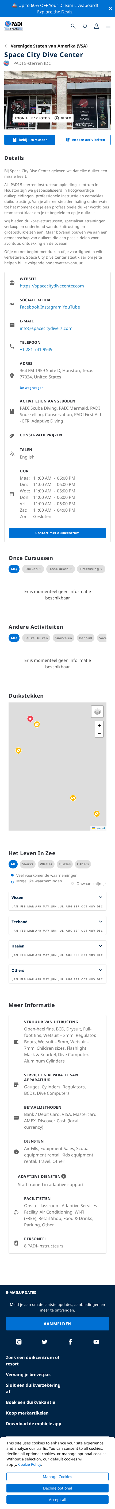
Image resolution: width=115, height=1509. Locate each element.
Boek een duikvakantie (30, 1402)
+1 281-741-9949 (36, 349)
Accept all (57, 1499)
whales (46, 864)
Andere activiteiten (88, 139)
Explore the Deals (54, 12)
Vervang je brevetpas (28, 1374)
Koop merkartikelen (27, 1413)
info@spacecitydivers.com (46, 328)
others (83, 864)
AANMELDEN (58, 1324)
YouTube (71, 307)
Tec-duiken (58, 569)
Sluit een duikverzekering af (33, 1388)
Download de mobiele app (33, 1424)
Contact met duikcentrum (57, 533)
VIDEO (66, 118)
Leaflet (100, 828)
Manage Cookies (57, 1476)
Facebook (29, 307)
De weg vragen (32, 387)
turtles (65, 864)
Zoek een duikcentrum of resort (32, 1360)
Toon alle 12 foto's (32, 118)
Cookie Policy (29, 1464)
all (13, 864)
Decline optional (57, 1488)
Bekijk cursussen (33, 139)
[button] (18, 750)
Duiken (31, 569)
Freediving (89, 569)
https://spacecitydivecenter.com (52, 286)
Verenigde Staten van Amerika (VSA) (48, 46)
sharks (27, 864)
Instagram (51, 307)
